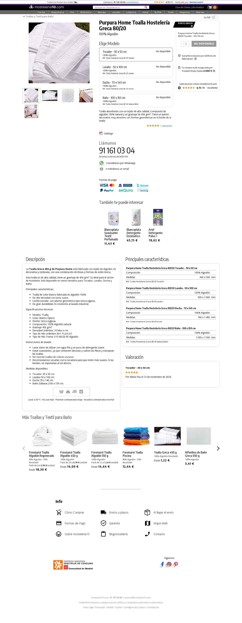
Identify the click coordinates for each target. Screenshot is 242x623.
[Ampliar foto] (59, 85)
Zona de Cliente (182, 7)
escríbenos (133, 2)
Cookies (118, 607)
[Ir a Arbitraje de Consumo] (74, 570)
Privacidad (100, 607)
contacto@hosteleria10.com (137, 597)
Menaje (102, 12)
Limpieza (131, 12)
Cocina (41, 12)
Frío (72, 12)
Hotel (145, 12)
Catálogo (108, 133)
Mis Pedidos (198, 7)
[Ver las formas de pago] (123, 191)
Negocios (185, 12)
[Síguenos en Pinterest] (175, 567)
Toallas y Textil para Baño (40, 16)
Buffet (158, 12)
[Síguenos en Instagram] (169, 567)
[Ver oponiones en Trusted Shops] (196, 2)
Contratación (153, 607)
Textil (171, 12)
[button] (219, 449)
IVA (207, 17)
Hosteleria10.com (100, 597)
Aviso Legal (88, 607)
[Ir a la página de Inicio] (46, 8)
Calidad (109, 607)
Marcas (200, 12)
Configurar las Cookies (134, 607)
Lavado (116, 12)
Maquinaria (57, 12)
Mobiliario (86, 12)
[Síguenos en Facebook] (162, 567)
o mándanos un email (117, 168)
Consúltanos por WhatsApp (120, 163)
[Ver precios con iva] (215, 17)
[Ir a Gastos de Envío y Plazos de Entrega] (191, 26)
